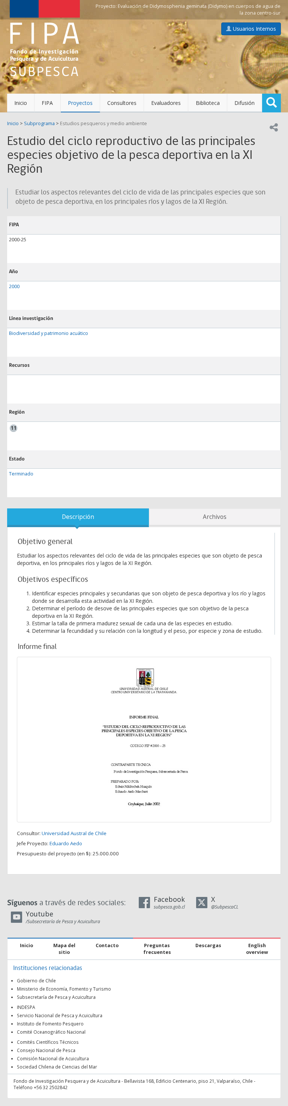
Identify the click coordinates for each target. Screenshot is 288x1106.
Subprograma (39, 123)
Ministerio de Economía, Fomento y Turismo (64, 989)
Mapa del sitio (64, 948)
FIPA (47, 102)
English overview (257, 948)
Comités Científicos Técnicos (48, 1042)
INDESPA (26, 1007)
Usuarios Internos (253, 28)
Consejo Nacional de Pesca (46, 1050)
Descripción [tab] (78, 517)
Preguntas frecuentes (157, 948)
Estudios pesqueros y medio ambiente (103, 123)
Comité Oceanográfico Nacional (51, 1032)
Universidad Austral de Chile (74, 833)
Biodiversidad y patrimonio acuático (48, 333)
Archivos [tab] (214, 517)
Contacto (107, 945)
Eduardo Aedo (66, 843)
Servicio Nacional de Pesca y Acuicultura (59, 1015)
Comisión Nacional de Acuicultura (53, 1058)
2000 (14, 286)
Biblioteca (208, 102)
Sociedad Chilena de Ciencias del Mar (57, 1067)
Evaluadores (166, 102)
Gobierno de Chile (36, 980)
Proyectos (80, 102)
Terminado (21, 474)
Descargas (208, 945)
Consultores (121, 102)
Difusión (244, 102)
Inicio (20, 102)
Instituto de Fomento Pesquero (50, 1024)
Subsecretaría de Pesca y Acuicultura (56, 997)
